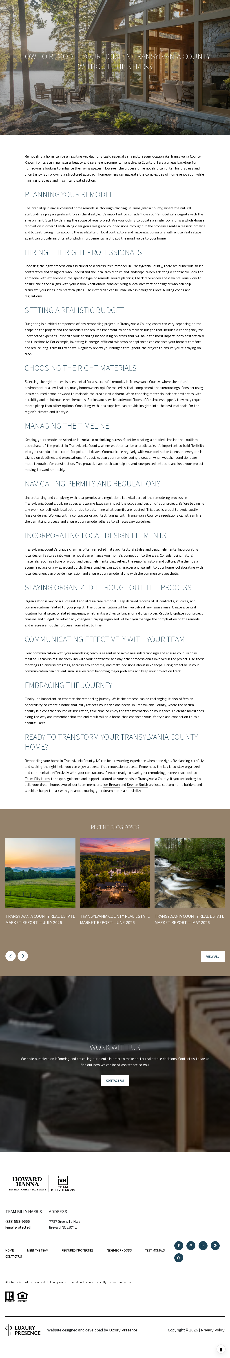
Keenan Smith (137, 784)
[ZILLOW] (178, 1257)
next (23, 956)
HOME (9, 1250)
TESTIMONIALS (155, 1250)
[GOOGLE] (215, 1245)
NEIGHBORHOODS (119, 1250)
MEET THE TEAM (37, 1250)
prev (10, 956)
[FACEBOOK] (178, 1245)
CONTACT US (13, 1257)
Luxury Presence (123, 1330)
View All (212, 956)
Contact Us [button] (115, 1080)
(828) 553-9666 (17, 1221)
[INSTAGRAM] (190, 1245)
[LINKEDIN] (203, 1245)
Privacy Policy (213, 1330)
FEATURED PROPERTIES (77, 1250)
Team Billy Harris (37, 778)
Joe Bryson (111, 784)
